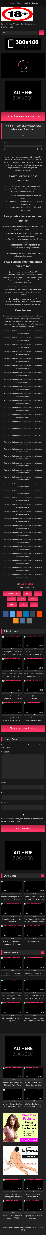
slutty (24, 604)
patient (12, 604)
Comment (5, 752)
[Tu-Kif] (19, 14)
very (35, 604)
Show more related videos (23, 728)
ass (39, 593)
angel (28, 593)
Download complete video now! (24, 116)
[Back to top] (39, 1228)
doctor (33, 599)
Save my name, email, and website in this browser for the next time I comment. (22, 820)
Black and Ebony (13, 593)
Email (4, 793)
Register (35, 3)
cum (22, 599)
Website (4, 803)
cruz (12, 599)
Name (4, 783)
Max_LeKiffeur (27, 584)
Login (26, 3)
